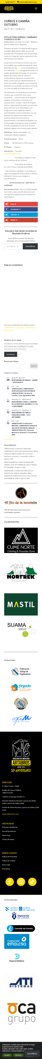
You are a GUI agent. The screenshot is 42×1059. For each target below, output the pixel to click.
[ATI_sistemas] (21, 994)
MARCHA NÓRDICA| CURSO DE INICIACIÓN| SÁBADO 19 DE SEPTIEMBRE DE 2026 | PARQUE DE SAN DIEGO (20, 464)
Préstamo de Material (9, 827)
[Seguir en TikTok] (32, 882)
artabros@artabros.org (12, 154)
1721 (19, 68)
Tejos (17, 70)
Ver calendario (9, 439)
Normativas (6, 869)
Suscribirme (10, 354)
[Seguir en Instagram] (21, 882)
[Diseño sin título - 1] (21, 1025)
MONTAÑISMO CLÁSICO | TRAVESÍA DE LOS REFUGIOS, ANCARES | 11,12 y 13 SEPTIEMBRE (25, 404)
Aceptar (7, 1055)
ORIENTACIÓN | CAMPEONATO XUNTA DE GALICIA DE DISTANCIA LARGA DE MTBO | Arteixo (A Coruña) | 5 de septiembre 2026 (23, 392)
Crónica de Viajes (8, 839)
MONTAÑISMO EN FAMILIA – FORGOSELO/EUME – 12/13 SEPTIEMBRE (22, 415)
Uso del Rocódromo (9, 831)
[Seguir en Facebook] (9, 882)
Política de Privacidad (9, 857)
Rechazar (18, 1055)
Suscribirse (30, 246)
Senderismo (20, 29)
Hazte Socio (6, 835)
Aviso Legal (6, 865)
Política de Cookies (8, 861)
